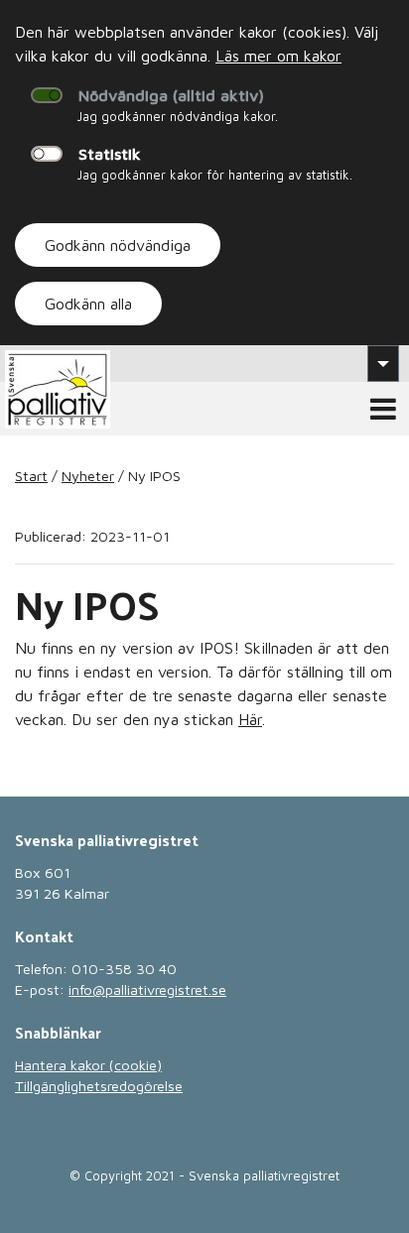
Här (250, 719)
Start (31, 475)
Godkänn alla (88, 303)
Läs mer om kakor (278, 55)
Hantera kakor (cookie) (88, 1064)
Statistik (109, 154)
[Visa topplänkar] (383, 363)
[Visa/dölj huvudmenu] (383, 409)
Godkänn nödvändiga (118, 245)
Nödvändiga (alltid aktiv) (171, 95)
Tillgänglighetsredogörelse (99, 1085)
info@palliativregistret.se (147, 989)
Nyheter (88, 475)
